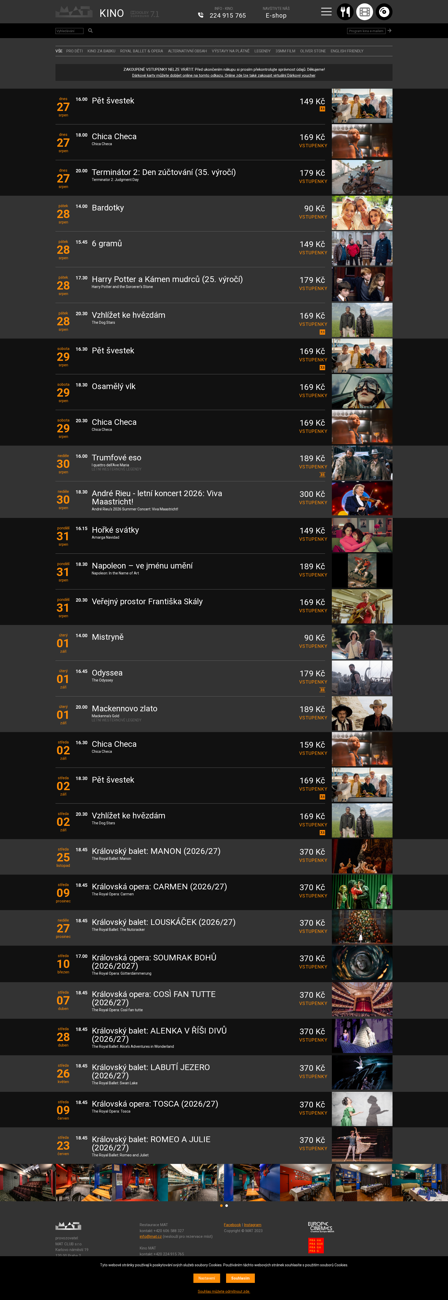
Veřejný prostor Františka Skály (147, 601)
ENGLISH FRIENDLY (347, 51)
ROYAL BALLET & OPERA (141, 51)
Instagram (252, 1224)
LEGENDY (263, 51)
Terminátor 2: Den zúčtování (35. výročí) (164, 172)
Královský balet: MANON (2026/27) (156, 851)
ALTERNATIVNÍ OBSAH (187, 51)
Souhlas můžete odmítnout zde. (224, 1291)
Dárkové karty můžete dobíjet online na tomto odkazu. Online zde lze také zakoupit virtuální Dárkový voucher (223, 75)
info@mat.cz (151, 1236)
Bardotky (108, 208)
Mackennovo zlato (124, 708)
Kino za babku (101, 51)
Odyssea (107, 673)
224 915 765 (228, 15)
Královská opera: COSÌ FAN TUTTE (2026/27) (154, 998)
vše (58, 51)
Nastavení (207, 1278)
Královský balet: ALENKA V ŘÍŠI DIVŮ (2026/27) (159, 1035)
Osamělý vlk (114, 386)
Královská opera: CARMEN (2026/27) (159, 886)
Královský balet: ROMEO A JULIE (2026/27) (151, 1144)
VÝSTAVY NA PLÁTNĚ (231, 51)
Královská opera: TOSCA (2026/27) (155, 1104)
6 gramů (107, 243)
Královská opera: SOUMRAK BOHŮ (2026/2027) (154, 962)
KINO (112, 13)
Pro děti (74, 51)
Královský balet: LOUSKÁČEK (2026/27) (164, 922)
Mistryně (108, 637)
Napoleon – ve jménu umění (142, 566)
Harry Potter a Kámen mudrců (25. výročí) (167, 279)
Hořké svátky (115, 530)
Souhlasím (240, 1278)
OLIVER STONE (313, 51)
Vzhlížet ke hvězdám (128, 315)
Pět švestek (113, 101)
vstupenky (312, 145)
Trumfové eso (116, 457)
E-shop (276, 15)
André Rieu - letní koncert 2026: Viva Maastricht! (157, 498)
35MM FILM (285, 51)
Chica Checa (114, 136)
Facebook (232, 1224)
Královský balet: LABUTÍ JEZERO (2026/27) (151, 1071)
